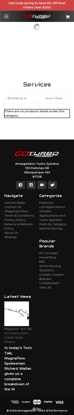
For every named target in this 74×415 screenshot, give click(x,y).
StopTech (46, 270)
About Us (11, 233)
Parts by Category (53, 224)
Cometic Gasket (51, 274)
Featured (46, 203)
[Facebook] (20, 185)
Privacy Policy (14, 220)
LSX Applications (52, 207)
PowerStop (47, 257)
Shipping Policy (16, 211)
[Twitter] (52, 185)
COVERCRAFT (49, 283)
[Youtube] (42, 185)
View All (45, 287)
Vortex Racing (50, 266)
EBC (42, 262)
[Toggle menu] (10, 16)
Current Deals (14, 203)
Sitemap (10, 237)
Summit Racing (50, 228)
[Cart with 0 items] (63, 15)
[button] (37, 98)
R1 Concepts (48, 253)
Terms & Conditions (19, 215)
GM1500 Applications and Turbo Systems (52, 215)
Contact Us (12, 207)
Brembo (45, 279)
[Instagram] (31, 185)
